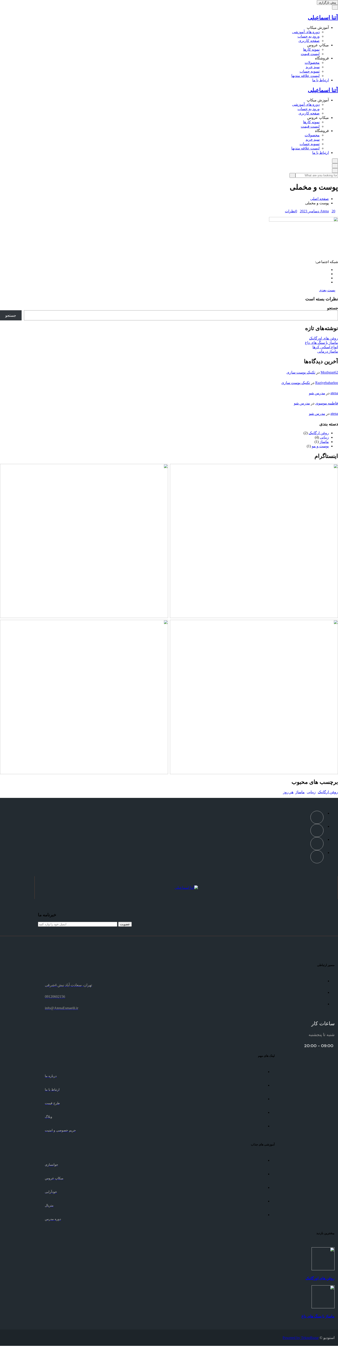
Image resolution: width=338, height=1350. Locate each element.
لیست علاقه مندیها (305, 76)
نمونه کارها (311, 49)
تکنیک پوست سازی (300, 372)
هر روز (288, 792)
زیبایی (324, 437)
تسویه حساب (310, 71)
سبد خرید (313, 67)
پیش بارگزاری (327, 2)
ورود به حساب (309, 36)
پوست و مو (320, 446)
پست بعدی (327, 290)
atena (334, 393)
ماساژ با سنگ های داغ (321, 343)
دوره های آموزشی (306, 32)
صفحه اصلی (319, 199)
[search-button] (292, 175)
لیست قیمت (310, 54)
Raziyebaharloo (326, 383)
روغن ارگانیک (319, 433)
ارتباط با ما (320, 80)
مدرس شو (317, 393)
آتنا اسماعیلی (323, 17)
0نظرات (291, 211)
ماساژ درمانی (327, 351)
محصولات (312, 62)
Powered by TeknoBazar (301, 1338)
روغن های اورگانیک (323, 338)
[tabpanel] (169, 236)
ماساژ (324, 442)
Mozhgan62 (329, 372)
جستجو (332, 308)
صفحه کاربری (309, 41)
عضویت (125, 924)
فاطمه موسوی (326, 403)
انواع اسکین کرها (325, 347)
